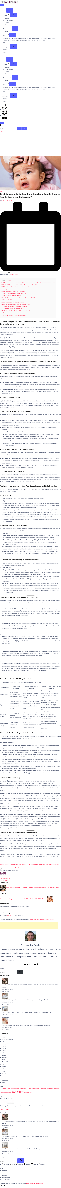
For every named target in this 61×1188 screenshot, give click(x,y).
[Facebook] (25, 964)
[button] (19, 128)
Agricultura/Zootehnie (7, 1039)
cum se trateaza (36, 1088)
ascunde (9, 280)
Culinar (4, 1046)
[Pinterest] (38, 964)
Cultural (4, 1048)
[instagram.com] (4, 115)
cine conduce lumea (22, 1088)
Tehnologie (5, 1080)
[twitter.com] (4, 109)
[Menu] (2, 5)
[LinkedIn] (33, 964)
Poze (3, 1068)
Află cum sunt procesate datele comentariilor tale (42, 919)
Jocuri (3, 1059)
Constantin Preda (5, 878)
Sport (3, 1075)
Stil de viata (5, 1078)
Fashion (4, 1055)
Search (2, 968)
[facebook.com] (4, 106)
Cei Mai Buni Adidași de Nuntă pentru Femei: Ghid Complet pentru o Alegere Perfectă (25, 1000)
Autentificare (5, 1172)
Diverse (4, 1050)
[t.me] (4, 112)
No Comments (14, 274)
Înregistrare (5, 1170)
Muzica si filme (6, 1062)
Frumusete (4, 1057)
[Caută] (20, 972)
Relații (3, 1071)
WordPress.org (6, 1179)
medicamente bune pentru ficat (5, 1092)
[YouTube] (35, 964)
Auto (3, 1041)
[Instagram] (30, 964)
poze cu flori (18, 1091)
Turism (3, 1082)
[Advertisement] (30, 144)
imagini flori (49, 1088)
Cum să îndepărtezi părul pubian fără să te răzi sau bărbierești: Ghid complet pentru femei (26, 1025)
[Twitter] (27, 964)
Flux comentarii (6, 1177)
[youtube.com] (4, 118)
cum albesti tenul (30, 1088)
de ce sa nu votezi (43, 1088)
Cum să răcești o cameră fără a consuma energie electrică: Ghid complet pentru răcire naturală (27, 1012)
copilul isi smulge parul (31, 864)
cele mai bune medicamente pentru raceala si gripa (9, 1088)
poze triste (26, 1092)
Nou (1, 191)
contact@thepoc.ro (5, 1109)
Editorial (4, 1053)
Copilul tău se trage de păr (45, 864)
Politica (4, 1066)
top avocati (30, 1092)
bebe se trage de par (5, 864)
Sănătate (4, 1073)
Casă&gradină (6, 1043)
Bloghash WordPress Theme (34, 1183)
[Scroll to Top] (2, 1186)
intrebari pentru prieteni (55, 1088)
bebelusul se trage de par (18, 864)
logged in (9, 915)
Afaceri (3, 1037)
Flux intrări (4, 1175)
